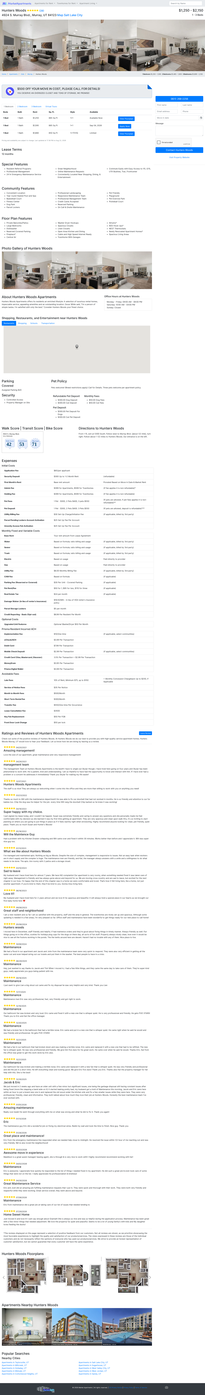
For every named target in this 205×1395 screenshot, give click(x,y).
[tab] (8, 106)
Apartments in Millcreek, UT (14, 1365)
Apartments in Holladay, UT (14, 1368)
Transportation (48, 323)
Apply (125, 126)
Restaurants (9, 323)
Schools (33, 323)
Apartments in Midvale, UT (14, 1371)
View (126, 119)
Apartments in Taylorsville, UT (15, 1362)
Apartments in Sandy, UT (90, 1374)
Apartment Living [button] (87, 3)
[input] (177, 118)
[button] (77, 347)
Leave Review (145, 733)
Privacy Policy (128, 1387)
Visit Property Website (179, 157)
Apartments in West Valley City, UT (94, 1368)
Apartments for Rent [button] (44, 3)
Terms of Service (141, 1387)
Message (159, 123)
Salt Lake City (73, 15)
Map (60, 15)
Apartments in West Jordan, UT (93, 1371)
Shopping (22, 323)
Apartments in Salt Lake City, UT (93, 1362)
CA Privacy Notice (115, 1387)
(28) (41, 10)
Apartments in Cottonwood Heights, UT (20, 1374)
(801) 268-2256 (179, 98)
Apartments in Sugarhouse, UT (92, 1365)
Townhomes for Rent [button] (66, 3)
